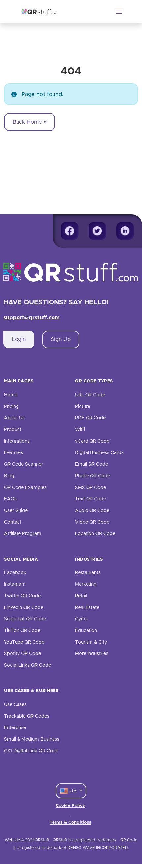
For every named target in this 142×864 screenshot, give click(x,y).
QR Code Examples (25, 487)
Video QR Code (92, 522)
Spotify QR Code (22, 653)
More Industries (91, 653)
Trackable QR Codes (26, 716)
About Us (14, 418)
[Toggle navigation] (119, 11)
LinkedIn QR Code (23, 607)
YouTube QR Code (24, 642)
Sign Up (61, 339)
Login (19, 339)
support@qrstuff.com (31, 317)
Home (10, 395)
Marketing (86, 584)
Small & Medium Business (31, 739)
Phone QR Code (92, 476)
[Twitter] (97, 231)
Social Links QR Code (27, 665)
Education (86, 630)
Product (12, 429)
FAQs (10, 499)
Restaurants (88, 572)
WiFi (80, 429)
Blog (9, 476)
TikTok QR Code (22, 630)
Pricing (11, 406)
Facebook (15, 572)
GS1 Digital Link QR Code (31, 751)
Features (13, 453)
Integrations (17, 441)
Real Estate (87, 607)
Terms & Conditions (70, 822)
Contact (12, 522)
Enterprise (15, 728)
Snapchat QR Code (25, 619)
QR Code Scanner (23, 464)
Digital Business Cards (99, 453)
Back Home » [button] (30, 122)
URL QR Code (90, 395)
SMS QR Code (90, 487)
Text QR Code (90, 499)
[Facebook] (70, 231)
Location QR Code (95, 533)
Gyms (81, 619)
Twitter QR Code (22, 596)
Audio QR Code (92, 510)
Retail (81, 596)
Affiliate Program (22, 533)
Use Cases (15, 704)
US (73, 790)
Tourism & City (91, 642)
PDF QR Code (90, 418)
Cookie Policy (70, 806)
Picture (82, 406)
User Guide (16, 510)
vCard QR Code (92, 441)
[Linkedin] (125, 231)
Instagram (15, 584)
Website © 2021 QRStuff (27, 840)
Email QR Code (91, 464)
